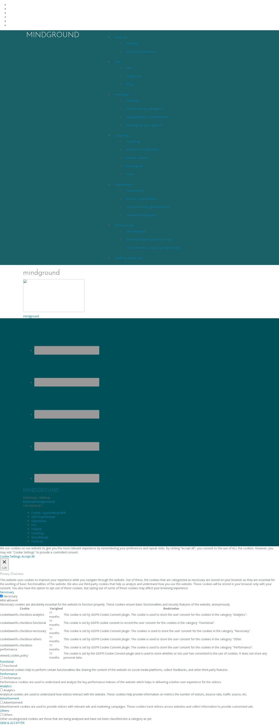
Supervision (123, 184)
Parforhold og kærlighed (144, 109)
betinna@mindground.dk (39, 502)
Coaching (122, 135)
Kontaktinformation (141, 52)
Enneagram (134, 166)
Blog (129, 84)
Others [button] (4, 711)
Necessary (10, 596)
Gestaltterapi (125, 225)
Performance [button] (8, 674)
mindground (31, 316)
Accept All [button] (28, 556)
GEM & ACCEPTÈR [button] (12, 723)
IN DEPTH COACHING (142, 150)
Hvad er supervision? (141, 199)
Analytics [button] (6, 686)
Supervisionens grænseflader (148, 207)
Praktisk (121, 37)
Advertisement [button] (9, 698)
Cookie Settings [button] (10, 556)
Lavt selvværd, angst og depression (153, 248)
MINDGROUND (52, 35)
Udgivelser (134, 76)
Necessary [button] (7, 592)
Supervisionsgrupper (141, 215)
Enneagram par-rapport (144, 125)
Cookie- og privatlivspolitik (48, 513)
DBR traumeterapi (128, 258)
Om (117, 62)
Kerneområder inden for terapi (149, 239)
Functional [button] (7, 662)
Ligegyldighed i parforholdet (147, 117)
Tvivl (129, 174)
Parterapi (122, 94)
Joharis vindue (136, 158)
